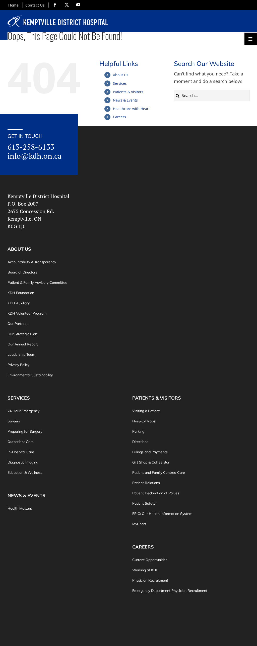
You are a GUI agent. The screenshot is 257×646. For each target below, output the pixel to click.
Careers (119, 117)
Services (120, 83)
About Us (120, 74)
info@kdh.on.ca (34, 156)
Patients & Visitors (128, 91)
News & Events (125, 100)
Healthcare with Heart (131, 108)
